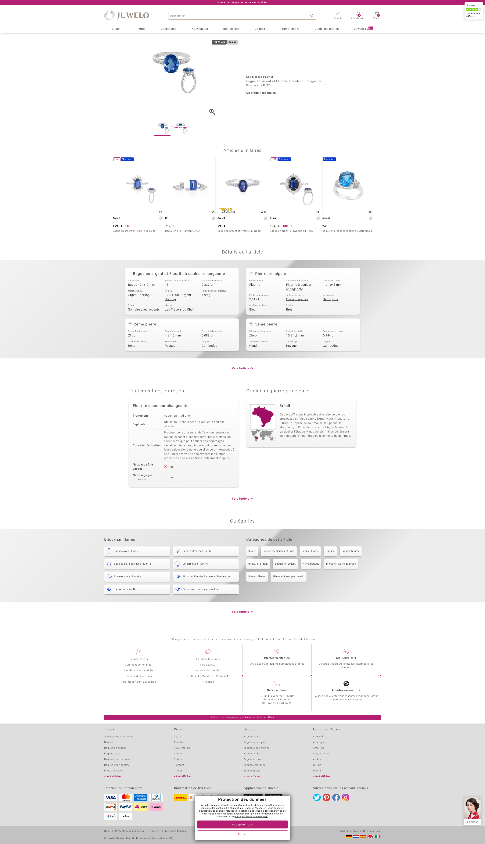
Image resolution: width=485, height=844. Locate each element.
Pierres (141, 29)
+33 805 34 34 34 (280, 700)
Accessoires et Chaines (118, 736)
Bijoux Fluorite (310, 551)
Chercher (312, 15)
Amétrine (318, 748)
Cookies (154, 831)
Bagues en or (112, 754)
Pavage (170, 345)
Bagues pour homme (117, 765)
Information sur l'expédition (139, 682)
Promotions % (289, 29)
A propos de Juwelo (208, 659)
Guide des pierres (327, 29)
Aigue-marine (182, 748)
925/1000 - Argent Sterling (178, 297)
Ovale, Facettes (297, 299)
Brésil (290, 309)
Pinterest (326, 797)
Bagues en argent (285, 564)
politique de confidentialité (249, 816)
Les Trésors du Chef (179, 309)
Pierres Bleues (257, 576)
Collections (168, 29)
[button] (338, 16)
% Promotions (311, 564)
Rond (131, 345)
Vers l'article (240, 368)
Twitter (317, 797)
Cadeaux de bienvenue (139, 676)
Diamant (179, 765)
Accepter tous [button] (242, 825)
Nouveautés (200, 29)
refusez (230, 811)
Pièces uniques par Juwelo (289, 576)
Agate (177, 736)
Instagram (345, 797)
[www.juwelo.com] (370, 836)
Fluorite (254, 284)
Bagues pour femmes (117, 759)
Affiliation (208, 682)
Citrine (178, 759)
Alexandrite (320, 736)
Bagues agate (251, 736)
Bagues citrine (252, 759)
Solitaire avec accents (144, 309)
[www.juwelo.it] (377, 836)
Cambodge (209, 345)
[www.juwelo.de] (349, 836)
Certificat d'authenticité (138, 670)
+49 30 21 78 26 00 (280, 703)
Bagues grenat (252, 771)
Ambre (178, 754)
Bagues (260, 29)
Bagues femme (351, 551)
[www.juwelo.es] (363, 836)
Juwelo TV (363, 29)
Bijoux (116, 29)
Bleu (252, 309)
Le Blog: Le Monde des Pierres (206, 676)
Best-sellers (231, 29)
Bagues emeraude (254, 765)
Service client (277, 690)
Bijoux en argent (258, 564)
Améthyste (319, 742)
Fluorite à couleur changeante (298, 286)
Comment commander (139, 665)
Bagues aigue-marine (256, 748)
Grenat (178, 771)
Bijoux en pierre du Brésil (341, 564)
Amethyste (180, 742)
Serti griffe (330, 299)
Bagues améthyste (254, 742)
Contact (196, 831)
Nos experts (207, 665)
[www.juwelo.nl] (356, 836)
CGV (107, 831)
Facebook (336, 797)
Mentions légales (175, 831)
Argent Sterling (139, 295)
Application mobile (208, 670)
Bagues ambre (252, 754)
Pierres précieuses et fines (279, 551)
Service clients (139, 659)
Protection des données (129, 831)
